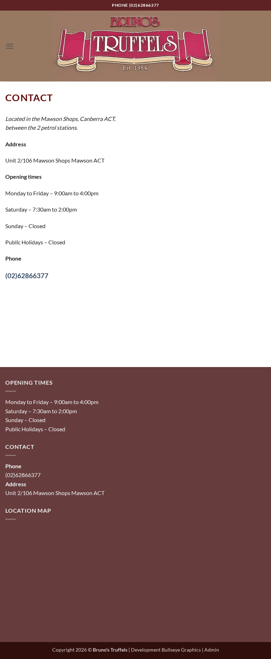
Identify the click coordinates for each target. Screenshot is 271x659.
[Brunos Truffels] (135, 46)
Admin (211, 650)
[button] (9, 46)
